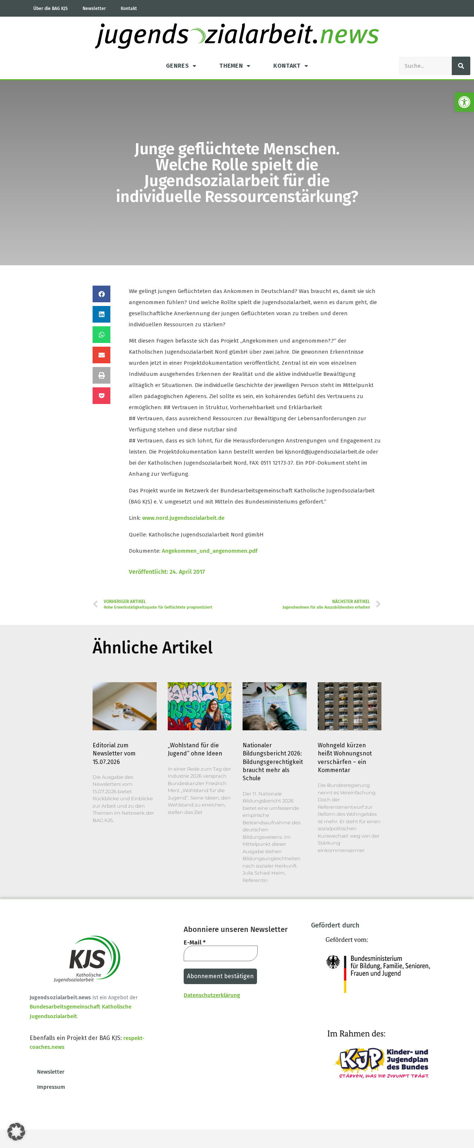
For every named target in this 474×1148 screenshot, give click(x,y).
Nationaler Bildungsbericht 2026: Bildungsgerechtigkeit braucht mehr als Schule (273, 762)
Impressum (51, 1087)
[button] (464, 102)
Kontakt (129, 8)
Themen (231, 65)
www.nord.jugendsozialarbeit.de (183, 518)
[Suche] (461, 66)
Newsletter (94, 8)
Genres (177, 65)
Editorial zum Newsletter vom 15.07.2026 (114, 753)
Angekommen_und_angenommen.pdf (209, 551)
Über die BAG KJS (50, 8)
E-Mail (195, 943)
